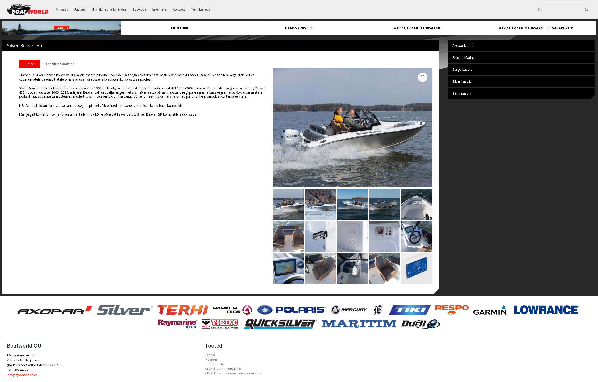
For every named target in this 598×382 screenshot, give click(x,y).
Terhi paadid (461, 93)
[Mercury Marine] (348, 309)
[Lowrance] (547, 309)
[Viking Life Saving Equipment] (220, 323)
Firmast (62, 9)
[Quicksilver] (280, 323)
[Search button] (586, 9)
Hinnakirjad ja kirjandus (109, 9)
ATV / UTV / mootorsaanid (223, 369)
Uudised (80, 9)
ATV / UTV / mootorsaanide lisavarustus (233, 373)
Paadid (210, 355)
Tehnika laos (200, 9)
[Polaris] (291, 309)
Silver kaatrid (462, 81)
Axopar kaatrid (463, 45)
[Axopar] (54, 309)
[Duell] (420, 323)
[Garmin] (490, 309)
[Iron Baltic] (378, 309)
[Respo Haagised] (452, 309)
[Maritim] (359, 323)
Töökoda (139, 9)
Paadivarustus (215, 364)
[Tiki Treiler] (410, 309)
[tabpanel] (145, 95)
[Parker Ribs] (232, 309)
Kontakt (179, 9)
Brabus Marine (463, 57)
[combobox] (557, 9)
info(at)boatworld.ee (22, 375)
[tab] (29, 64)
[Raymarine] (177, 323)
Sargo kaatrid (462, 69)
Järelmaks (159, 9)
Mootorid (211, 359)
